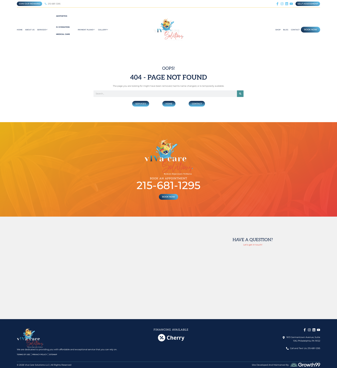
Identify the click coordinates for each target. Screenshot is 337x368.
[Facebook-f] (277, 3)
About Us (29, 30)
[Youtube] (291, 3)
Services (41, 30)
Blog (285, 30)
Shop (278, 30)
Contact (295, 30)
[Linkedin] (286, 3)
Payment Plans (85, 30)
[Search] (240, 93)
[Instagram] (282, 3)
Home (20, 30)
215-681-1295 (168, 185)
